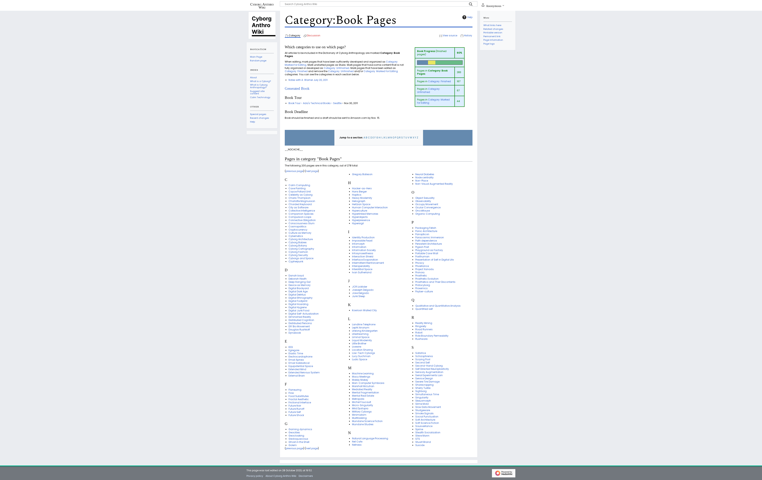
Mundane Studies (362, 424)
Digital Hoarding (298, 304)
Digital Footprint (298, 301)
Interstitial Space (362, 269)
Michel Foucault (361, 402)
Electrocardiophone (300, 356)
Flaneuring (295, 389)
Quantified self (424, 309)
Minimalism (359, 414)
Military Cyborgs (362, 411)
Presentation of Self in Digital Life (434, 259)
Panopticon (422, 234)
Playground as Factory (429, 250)
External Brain (297, 375)
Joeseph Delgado (362, 290)
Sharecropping (424, 384)
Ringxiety (420, 326)
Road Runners (424, 329)
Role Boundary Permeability (431, 335)
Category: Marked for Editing (433, 101)
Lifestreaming (360, 334)
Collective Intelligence (302, 210)
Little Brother (359, 343)
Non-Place (421, 180)
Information (359, 247)
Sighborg (421, 391)
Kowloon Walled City (364, 310)
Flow (291, 393)
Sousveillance (423, 426)
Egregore (294, 350)
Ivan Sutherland (361, 272)
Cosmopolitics (297, 226)
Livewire (356, 346)
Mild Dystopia (360, 408)
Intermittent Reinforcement (368, 263)
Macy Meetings (361, 376)
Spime (419, 429)
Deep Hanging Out (300, 282)
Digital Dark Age (298, 291)
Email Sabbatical (299, 363)
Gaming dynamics (300, 429)
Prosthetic (421, 275)
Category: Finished (439, 81)
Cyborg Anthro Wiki (262, 5)
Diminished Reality (300, 317)
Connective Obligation (302, 220)
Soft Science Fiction (427, 423)
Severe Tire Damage (427, 381)
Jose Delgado (360, 293)
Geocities (294, 432)
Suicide (419, 445)
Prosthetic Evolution (427, 278)
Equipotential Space (301, 366)
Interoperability (361, 266)
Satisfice (420, 353)
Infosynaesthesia (362, 253)
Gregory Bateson (362, 174)
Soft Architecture (425, 419)
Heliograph (358, 201)
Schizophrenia (424, 356)
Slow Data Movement (428, 407)
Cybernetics (296, 236)
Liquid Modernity (362, 340)
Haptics (356, 194)
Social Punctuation (426, 416)
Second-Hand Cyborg (429, 365)
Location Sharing (362, 350)
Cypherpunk (296, 261)
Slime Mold (422, 404)
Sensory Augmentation (429, 372)
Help (469, 17)
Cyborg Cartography (301, 248)
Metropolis (358, 399)
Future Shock (296, 415)
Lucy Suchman (361, 356)
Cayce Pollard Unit (300, 191)
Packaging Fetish (425, 228)
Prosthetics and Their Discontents (435, 282)
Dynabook (295, 332)
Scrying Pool (422, 359)
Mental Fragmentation (365, 392)
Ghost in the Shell (299, 442)
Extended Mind (297, 369)
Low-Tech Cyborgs (363, 353)
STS (417, 438)
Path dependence (426, 240)
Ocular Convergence (428, 207)
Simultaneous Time (427, 394)
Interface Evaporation (365, 259)
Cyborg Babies (298, 242)
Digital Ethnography (301, 297)
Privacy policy (254, 476)
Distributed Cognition (301, 320)
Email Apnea (296, 359)
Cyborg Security (298, 255)
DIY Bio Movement (299, 326)
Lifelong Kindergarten (365, 330)
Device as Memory (300, 285)
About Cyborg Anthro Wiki (281, 476)
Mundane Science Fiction (367, 421)
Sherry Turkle (422, 388)
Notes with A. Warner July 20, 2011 (308, 80)
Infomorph (358, 243)
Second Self (422, 362)
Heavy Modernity (362, 198)
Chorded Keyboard (300, 204)
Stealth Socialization (427, 432)
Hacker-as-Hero (362, 188)
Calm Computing (299, 185)
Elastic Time (296, 353)
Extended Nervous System (304, 372)
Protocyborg (422, 285)
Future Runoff (296, 408)
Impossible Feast (362, 240)
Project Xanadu (424, 269)
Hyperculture (359, 210)
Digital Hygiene (298, 307)
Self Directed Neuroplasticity (432, 369)
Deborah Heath (298, 278)
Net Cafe (357, 441)
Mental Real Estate (363, 395)
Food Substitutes (299, 396)
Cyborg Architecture (301, 239)
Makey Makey (360, 379)
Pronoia (419, 272)
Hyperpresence (361, 220)
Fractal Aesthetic (299, 399)
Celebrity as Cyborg (301, 194)
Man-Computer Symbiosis (368, 383)
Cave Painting (297, 188)
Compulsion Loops (300, 217)
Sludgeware (422, 410)
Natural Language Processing (370, 438)
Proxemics (421, 288)
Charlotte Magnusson (302, 201)
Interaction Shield (362, 256)
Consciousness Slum (302, 223)
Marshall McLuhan (363, 386)
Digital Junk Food (299, 310)
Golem (293, 445)
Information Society (364, 250)
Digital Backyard (299, 288)
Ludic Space (359, 359)
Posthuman (422, 256)
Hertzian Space (361, 204)
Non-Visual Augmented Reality (434, 183)
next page (312, 171)
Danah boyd (296, 275)
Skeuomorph (423, 400)
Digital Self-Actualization (304, 313)
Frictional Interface (300, 402)
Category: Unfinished (428, 90)
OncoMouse (422, 210)
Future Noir (295, 405)
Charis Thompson (300, 198)
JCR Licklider (359, 286)
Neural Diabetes (424, 174)
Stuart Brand (423, 442)
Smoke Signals (424, 413)
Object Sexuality (425, 198)
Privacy (419, 263)
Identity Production (363, 237)
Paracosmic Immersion (429, 237)
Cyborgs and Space (301, 258)
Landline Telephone (363, 324)
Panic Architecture (426, 231)
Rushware (421, 339)
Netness (357, 444)
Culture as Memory (300, 233)
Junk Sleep (358, 296)
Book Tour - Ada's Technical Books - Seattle (315, 103)
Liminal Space (360, 337)
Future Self (295, 412)
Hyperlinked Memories (365, 213)
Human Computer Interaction (370, 207)
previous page (294, 171)
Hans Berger (359, 191)
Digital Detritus (297, 294)
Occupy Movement (426, 204)
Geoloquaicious (298, 438)
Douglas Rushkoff (299, 329)
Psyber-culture (424, 291)
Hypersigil (358, 223)
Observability (423, 201)
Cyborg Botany (298, 245)
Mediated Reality (362, 389)
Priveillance (422, 266)
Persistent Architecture (428, 243)
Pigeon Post (422, 247)
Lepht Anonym (360, 327)
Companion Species (301, 213)
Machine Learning (363, 373)
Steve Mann (422, 435)
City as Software (298, 207)
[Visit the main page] (261, 25)
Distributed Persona (300, 323)
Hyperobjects (360, 217)
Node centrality (424, 177)
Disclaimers (306, 476)
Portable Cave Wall (426, 253)
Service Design (424, 378)
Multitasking (359, 418)
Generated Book (297, 88)
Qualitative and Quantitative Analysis (438, 305)
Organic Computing (427, 213)
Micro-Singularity (362, 405)
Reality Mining (423, 323)
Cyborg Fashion (298, 252)
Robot (418, 332)
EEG (291, 347)
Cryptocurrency (298, 229)
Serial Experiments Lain (429, 375)
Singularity (421, 397)
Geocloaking (296, 435)
